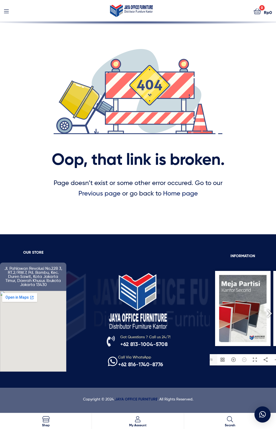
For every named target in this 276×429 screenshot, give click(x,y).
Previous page (99, 193)
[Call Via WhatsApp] (112, 361)
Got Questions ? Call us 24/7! (145, 336)
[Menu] (6, 10)
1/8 (210, 360)
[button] (262, 414)
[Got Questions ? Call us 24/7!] (110, 341)
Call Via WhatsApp (134, 357)
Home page (180, 193)
